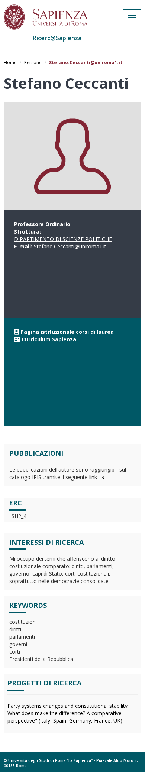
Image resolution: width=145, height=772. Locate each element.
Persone (33, 62)
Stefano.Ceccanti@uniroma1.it (70, 246)
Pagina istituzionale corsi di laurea (67, 331)
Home (10, 62)
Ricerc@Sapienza (57, 38)
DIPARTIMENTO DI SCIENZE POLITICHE (63, 238)
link (94, 477)
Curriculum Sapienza (49, 339)
